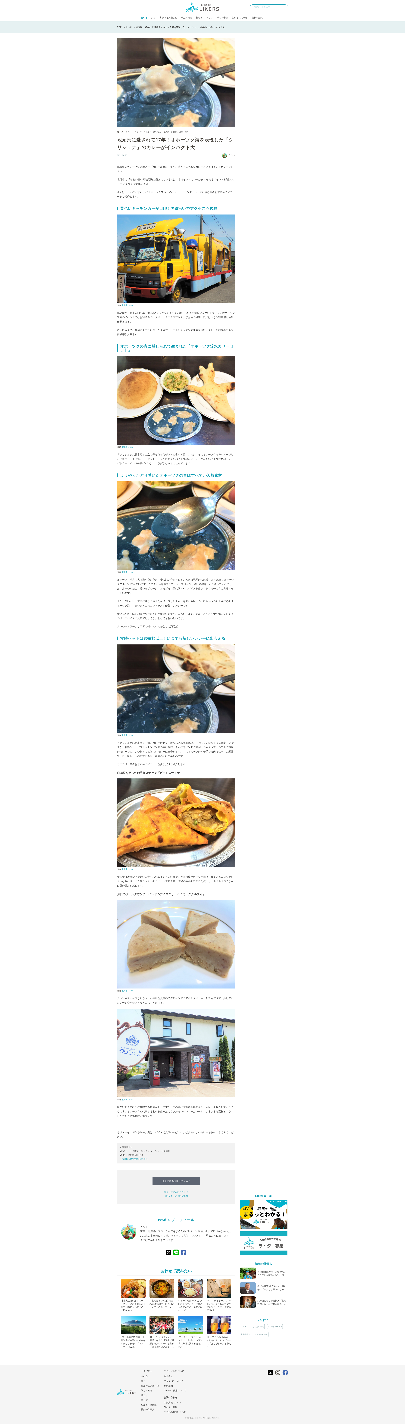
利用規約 (168, 1385)
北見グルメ (157, 132)
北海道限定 (245, 1334)
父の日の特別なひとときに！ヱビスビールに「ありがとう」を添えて (219, 1342)
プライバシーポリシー (175, 1381)
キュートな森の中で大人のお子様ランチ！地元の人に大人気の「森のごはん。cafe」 (190, 1305)
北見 (147, 132)
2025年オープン (275, 1326)
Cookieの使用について (175, 1390)
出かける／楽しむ (168, 17)
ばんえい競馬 (258, 1326)
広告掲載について (173, 1402)
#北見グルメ (171, 1196)
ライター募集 (170, 1407)
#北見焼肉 (183, 1196)
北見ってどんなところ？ (176, 1192)
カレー (130, 132)
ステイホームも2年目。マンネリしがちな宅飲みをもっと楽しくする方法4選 (219, 1305)
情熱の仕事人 (257, 17)
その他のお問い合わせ (175, 1412)
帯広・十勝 (222, 17)
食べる (144, 17)
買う (153, 17)
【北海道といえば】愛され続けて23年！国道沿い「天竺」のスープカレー (162, 1303)
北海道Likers (127, 305)
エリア (209, 17)
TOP (119, 27)
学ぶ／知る (186, 17)
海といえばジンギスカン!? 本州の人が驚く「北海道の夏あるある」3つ (190, 1342)
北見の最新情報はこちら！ (176, 1181)
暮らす (199, 17)
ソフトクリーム (261, 1334)
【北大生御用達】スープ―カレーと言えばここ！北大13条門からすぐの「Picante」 (133, 1305)
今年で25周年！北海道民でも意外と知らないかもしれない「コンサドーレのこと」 (133, 1342)
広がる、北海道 (239, 17)
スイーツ (244, 1326)
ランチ (139, 132)
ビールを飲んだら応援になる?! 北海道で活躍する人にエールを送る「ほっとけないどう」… (162, 1342)
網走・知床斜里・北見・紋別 (176, 132)
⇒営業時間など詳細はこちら (134, 1159)
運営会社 (168, 1376)
